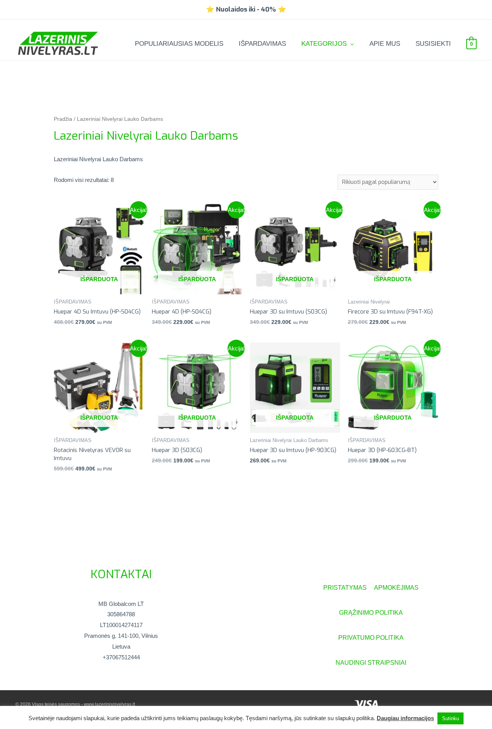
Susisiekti (433, 43)
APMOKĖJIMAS (396, 587)
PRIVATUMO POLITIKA (371, 637)
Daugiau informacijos (405, 718)
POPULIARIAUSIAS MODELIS (179, 43)
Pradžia (63, 119)
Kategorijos (324, 43)
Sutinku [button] (450, 718)
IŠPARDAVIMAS (262, 43)
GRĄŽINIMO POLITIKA (371, 612)
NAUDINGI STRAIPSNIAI (371, 662)
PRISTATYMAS (348, 587)
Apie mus (384, 43)
